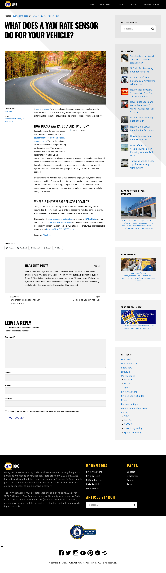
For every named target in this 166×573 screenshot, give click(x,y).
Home (92, 4)
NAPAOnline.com (151, 4)
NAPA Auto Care (129, 392)
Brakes (127, 383)
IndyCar (128, 420)
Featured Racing (129, 363)
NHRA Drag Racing (133, 428)
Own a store (92, 488)
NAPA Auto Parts (39, 16)
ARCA (126, 416)
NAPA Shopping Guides (132, 396)
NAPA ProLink (92, 484)
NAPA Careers (93, 476)
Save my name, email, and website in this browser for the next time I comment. (43, 411)
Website (8, 398)
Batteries (129, 379)
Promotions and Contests (134, 408)
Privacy (130, 480)
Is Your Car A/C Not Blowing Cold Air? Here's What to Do (142, 81)
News (124, 400)
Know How (54, 16)
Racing (134, 4)
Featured (126, 359)
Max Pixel (47, 235)
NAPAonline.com (94, 480)
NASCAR (128, 424)
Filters (127, 388)
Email (8, 386)
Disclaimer (132, 476)
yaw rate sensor (42, 109)
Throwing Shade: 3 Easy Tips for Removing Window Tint (142, 164)
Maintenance (106, 4)
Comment (10, 337)
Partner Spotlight (130, 404)
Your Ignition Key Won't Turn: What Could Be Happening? (142, 59)
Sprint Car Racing (133, 432)
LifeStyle (122, 4)
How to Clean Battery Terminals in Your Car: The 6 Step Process (141, 93)
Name (8, 373)
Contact (131, 472)
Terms (130, 484)
